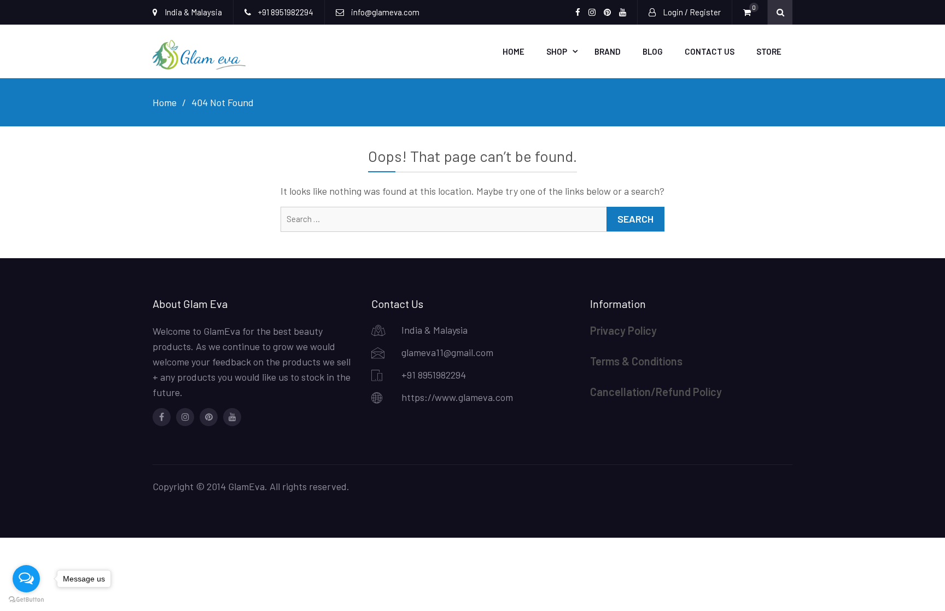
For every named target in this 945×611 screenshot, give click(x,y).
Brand (607, 51)
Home (513, 51)
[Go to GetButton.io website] (26, 599)
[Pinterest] (209, 417)
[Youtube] (232, 417)
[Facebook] (162, 417)
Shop (556, 51)
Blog (653, 51)
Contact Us (709, 51)
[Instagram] (185, 417)
